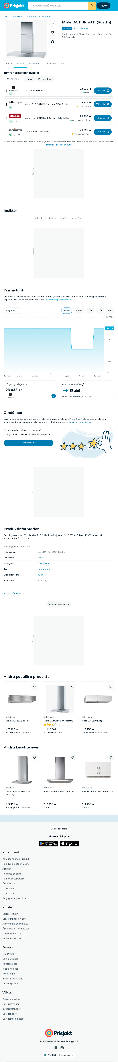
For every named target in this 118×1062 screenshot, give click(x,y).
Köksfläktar (44, 16)
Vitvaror (32, 16)
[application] (59, 347)
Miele (40, 557)
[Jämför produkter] (52, 41)
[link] (22, 709)
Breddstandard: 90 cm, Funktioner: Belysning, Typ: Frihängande (87, 36)
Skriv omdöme (81, 28)
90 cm (40, 574)
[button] (52, 23)
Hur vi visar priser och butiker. (59, 144)
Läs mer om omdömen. (80, 422)
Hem (6, 16)
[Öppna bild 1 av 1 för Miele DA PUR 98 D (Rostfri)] (26, 39)
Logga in (103, 5)
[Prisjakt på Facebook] (56, 1047)
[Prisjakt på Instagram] (62, 1047)
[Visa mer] (6, 90)
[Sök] (92, 6)
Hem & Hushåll (18, 16)
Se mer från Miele (12, 593)
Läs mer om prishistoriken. (58, 299)
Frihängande (44, 569)
